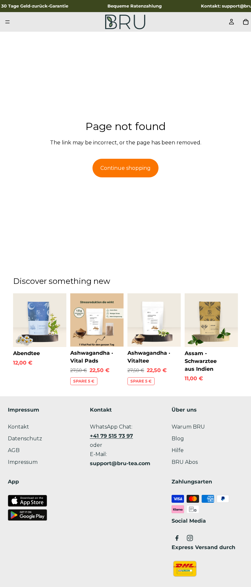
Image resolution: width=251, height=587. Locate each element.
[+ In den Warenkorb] (56, 337)
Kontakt (18, 427)
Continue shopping (125, 168)
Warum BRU (188, 427)
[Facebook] (177, 538)
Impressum (23, 462)
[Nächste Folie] (59, 320)
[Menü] (7, 21)
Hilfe (178, 450)
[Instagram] (190, 538)
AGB (14, 450)
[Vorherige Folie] (20, 320)
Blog (178, 438)
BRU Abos (185, 462)
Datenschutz (25, 438)
